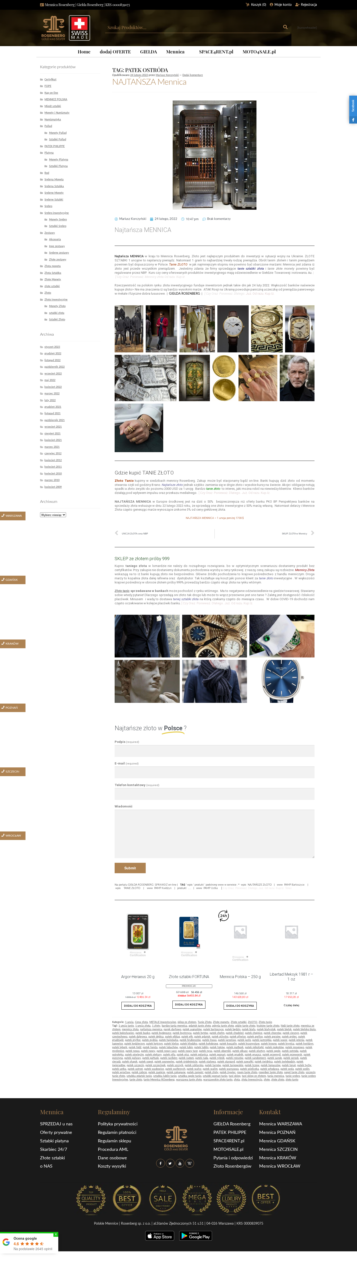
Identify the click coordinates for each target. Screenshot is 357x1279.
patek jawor (280, 1040)
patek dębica (156, 1036)
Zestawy (49, 233)
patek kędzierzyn (134, 1043)
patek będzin (232, 1029)
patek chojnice (253, 1033)
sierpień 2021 (52, 433)
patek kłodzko (188, 1043)
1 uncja (129, 1022)
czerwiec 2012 (52, 453)
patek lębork (119, 1047)
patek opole (273, 1051)
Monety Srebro (58, 219)
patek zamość (195, 1072)
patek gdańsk (202, 1036)
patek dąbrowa (138, 1036)
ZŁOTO (252, 1022)
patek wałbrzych (175, 1069)
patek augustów (192, 1029)
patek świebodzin (284, 1061)
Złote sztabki (238, 1022)
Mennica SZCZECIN (278, 1149)
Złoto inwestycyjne (56, 299)
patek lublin (201, 1047)
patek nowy (148, 1051)
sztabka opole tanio (189, 1076)
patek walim (210, 1069)
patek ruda (201, 1058)
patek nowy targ (188, 1051)
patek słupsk (129, 1061)
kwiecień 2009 (53, 487)
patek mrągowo (294, 1047)
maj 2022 (49, 380)
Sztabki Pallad (57, 139)
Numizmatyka (52, 119)
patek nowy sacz (167, 1051)
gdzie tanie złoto (245, 1025)
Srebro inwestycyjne (56, 213)
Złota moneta (52, 266)
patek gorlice (255, 1036)
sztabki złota (56, 313)
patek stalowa (207, 1061)
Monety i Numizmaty (56, 112)
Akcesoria (55, 239)
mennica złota (130, 1029)
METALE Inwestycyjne (162, 1022)
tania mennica (275, 1076)
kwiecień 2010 (53, 473)
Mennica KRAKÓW (277, 1158)
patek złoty (211, 1072)
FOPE (47, 86)
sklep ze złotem (187, 1022)
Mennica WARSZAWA (280, 1124)
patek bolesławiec (123, 1033)
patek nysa (205, 1051)
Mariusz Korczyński (167, 75)
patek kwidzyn (304, 1043)
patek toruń (289, 1065)
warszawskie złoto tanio (217, 1079)
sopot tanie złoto (294, 1072)
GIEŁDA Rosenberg (231, 1124)
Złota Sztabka (52, 273)
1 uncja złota (143, 1025)
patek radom (186, 1058)
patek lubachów (168, 1047)
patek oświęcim (134, 1054)
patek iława (209, 1040)
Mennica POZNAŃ (277, 1132)
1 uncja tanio (126, 1025)
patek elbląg (172, 1036)
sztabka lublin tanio (165, 1076)
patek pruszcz (253, 1054)
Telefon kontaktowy (137, 785)
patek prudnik (235, 1054)
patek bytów (200, 1033)
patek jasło (244, 1040)
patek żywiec (228, 1072)
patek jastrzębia (262, 1040)
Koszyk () (258, 5)
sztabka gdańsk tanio (139, 1076)
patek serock (291, 1058)
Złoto (47, 292)
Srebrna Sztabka (54, 186)
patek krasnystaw (249, 1043)
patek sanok (274, 1058)
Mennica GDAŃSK (277, 1141)
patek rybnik (217, 1058)
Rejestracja (309, 5)
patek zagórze (156, 1072)
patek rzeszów (234, 1058)
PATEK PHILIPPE (54, 146)
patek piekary (153, 1054)
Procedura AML (113, 1149)
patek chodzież (235, 1033)
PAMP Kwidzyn (162, 888)
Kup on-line (51, 92)
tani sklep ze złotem (254, 1076)
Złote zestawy (57, 259)
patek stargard (226, 1061)
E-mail (127, 763)
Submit (130, 867)
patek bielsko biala (304, 1029)
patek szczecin (135, 1065)
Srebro (48, 206)
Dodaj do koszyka (138, 1005)
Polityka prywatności (117, 1124)
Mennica (175, 51)
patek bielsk (284, 1029)
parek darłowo (172, 1029)
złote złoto (277, 1079)
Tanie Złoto (205, 1022)
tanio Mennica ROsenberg (159, 1079)
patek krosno (269, 1043)
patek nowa (133, 1051)
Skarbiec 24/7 (53, 1149)
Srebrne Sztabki (53, 199)
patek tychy (304, 1065)
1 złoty (156, 1025)
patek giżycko (220, 1036)
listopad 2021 (52, 413)
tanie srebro (293, 1076)
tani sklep (234, 1076)
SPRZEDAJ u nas (56, 1124)
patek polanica (199, 1054)
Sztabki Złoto (57, 319)
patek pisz (183, 1054)
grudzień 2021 (52, 407)
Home (84, 51)
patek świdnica (264, 1061)
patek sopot (146, 1061)
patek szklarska (194, 1065)
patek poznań (217, 1054)
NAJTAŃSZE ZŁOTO (260, 884)
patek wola (287, 1069)
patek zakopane (176, 1072)
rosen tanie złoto (247, 1072)
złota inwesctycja (251, 1079)
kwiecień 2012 (53, 460)
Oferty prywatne (56, 1132)
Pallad (48, 126)
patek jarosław (227, 1040)
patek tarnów (213, 1065)
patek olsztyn (257, 1051)
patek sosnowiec (164, 1061)
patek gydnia (150, 1040)
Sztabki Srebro (57, 226)
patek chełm (217, 1033)
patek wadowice (154, 1069)
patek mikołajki (254, 1047)
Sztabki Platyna (58, 166)
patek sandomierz (255, 1058)
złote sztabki (52, 286)
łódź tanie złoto (290, 1025)
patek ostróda (290, 1051)
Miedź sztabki (52, 106)
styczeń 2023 (52, 347)
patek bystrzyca (182, 1033)
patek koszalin (228, 1043)
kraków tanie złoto (268, 1025)
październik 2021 (54, 420)
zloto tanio (292, 1079)
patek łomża (150, 1047)
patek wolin (302, 1069)
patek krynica (286, 1043)
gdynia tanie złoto (223, 1025)
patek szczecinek (155, 1065)
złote (267, 1079)
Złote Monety (52, 279)
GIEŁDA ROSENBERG (140, 884)
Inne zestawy (57, 246)
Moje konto (283, 5)
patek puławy (132, 1058)
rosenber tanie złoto (271, 1072)
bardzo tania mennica (174, 1025)
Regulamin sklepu (114, 1141)
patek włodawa (269, 1069)
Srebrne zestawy (59, 252)
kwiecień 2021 (53, 440)
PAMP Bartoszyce (294, 884)
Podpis (127, 742)
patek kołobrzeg (208, 1043)
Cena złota (141, 1022)
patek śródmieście (186, 1061)
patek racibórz (168, 1058)
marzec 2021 (52, 447)
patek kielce (171, 1043)
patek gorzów (272, 1036)
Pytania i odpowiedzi (233, 1158)
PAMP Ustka (211, 888)
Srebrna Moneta (54, 179)
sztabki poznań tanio (215, 1076)
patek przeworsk (292, 1054)
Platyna (49, 152)
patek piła (169, 1054)
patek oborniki (222, 1051)
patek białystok (266, 1029)
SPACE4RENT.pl (216, 51)
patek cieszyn (291, 1033)
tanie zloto (135, 1079)
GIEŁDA (148, 51)
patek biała (248, 1029)
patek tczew (252, 1065)
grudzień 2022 (52, 353)
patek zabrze (139, 1072)
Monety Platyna (58, 159)
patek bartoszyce (213, 1029)
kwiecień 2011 (53, 466)
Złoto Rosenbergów (232, 1166)
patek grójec (289, 1036)
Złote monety (221, 1022)
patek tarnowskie (232, 1065)
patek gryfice (133, 1040)
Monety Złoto (57, 306)
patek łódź (135, 1047)
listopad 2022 (52, 360)
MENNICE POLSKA (55, 99)
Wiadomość (124, 806)
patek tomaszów (270, 1065)
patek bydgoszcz (161, 1033)
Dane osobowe (112, 1158)
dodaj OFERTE (115, 51)
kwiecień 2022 (53, 387)
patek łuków (217, 1047)
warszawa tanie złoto (189, 1079)
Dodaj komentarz (192, 75)
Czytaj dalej (291, 1005)
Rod (46, 173)
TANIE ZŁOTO (132, 888)
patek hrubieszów (190, 1040)
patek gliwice (238, 1036)
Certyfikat (50, 79)
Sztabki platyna (54, 1141)
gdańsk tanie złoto (200, 1025)
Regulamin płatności (117, 1132)
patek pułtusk (150, 1058)
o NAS (46, 1166)
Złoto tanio (265, 1022)
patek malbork (235, 1047)
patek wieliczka (249, 1069)
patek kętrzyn (154, 1043)
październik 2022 (54, 366)
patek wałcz (194, 1069)
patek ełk (187, 1036)
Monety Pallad (58, 133)
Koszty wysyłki (112, 1166)
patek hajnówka (168, 1040)
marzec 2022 (52, 393)
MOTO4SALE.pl (259, 51)
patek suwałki (244, 1061)
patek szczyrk (175, 1065)
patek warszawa (229, 1069)
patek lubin (186, 1047)
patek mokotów (274, 1047)
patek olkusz (239, 1051)
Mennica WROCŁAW (279, 1166)
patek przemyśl (272, 1054)
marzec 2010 (52, 480)
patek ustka (119, 1069)
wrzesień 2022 (53, 373)
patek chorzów (272, 1033)
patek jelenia (296, 1040)
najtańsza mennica (151, 1029)
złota (237, 1079)
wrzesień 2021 (53, 426)
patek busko (143, 1033)
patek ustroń (135, 1069)
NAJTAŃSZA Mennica (149, 82)
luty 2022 (50, 400)
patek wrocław (121, 1072)
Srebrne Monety (54, 192)
